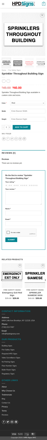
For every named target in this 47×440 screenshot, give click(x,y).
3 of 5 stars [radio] (16, 185)
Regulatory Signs (8, 374)
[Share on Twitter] (12, 139)
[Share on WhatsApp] (4, 139)
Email (8, 219)
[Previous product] (8, 81)
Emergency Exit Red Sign (12, 294)
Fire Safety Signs (14, 70)
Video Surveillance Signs (11, 358)
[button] (3, 4)
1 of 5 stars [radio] (6, 185)
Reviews (5, 415)
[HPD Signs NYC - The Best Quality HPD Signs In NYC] (23, 4)
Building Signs (7, 346)
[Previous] (5, 34)
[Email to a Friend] (16, 139)
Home (4, 70)
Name (8, 209)
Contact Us (6, 403)
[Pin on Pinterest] (20, 139)
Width (4, 111)
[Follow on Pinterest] (16, 422)
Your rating (10, 182)
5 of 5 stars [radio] (33, 185)
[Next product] (3, 81)
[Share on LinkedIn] (24, 139)
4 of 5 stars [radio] (23, 185)
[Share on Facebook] (8, 139)
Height (4, 119)
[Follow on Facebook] (4, 422)
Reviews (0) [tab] (9, 153)
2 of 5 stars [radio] (10, 185)
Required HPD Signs (9, 354)
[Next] (41, 34)
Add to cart (21, 127)
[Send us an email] (12, 422)
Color (4, 103)
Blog (3, 399)
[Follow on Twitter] (8, 422)
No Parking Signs (8, 362)
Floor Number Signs (9, 366)
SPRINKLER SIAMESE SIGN (35, 294)
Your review (10, 189)
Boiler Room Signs (9, 370)
